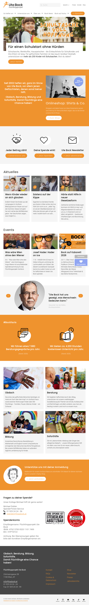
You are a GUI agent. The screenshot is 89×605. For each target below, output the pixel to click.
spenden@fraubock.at (17, 514)
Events (8, 230)
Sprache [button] (65, 5)
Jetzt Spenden (46, 156)
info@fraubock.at (10, 581)
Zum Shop (55, 118)
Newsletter (81, 256)
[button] (8, 295)
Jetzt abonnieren (73, 156)
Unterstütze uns (17, 156)
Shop (84, 5)
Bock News (48, 13)
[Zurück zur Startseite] (13, 5)
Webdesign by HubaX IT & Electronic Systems (15, 600)
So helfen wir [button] (8, 13)
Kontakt (79, 5)
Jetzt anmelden (36, 479)
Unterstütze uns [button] (23, 13)
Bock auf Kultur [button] (60, 13)
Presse (74, 5)
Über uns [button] (37, 13)
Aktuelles (10, 172)
